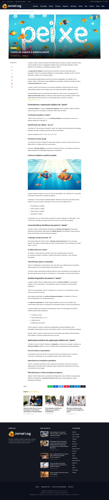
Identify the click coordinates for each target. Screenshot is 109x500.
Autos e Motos (75, 434)
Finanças (58, 6)
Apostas (35, 6)
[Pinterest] (12, 80)
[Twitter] (12, 73)
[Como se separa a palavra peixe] (54, 36)
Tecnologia (43, 6)
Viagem (74, 472)
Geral (97, 6)
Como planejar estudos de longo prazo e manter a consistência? (53, 409)
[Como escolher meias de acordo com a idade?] (44, 474)
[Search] (106, 1)
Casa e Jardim (75, 436)
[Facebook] (12, 70)
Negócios (65, 6)
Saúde (80, 6)
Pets (86, 6)
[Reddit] (12, 83)
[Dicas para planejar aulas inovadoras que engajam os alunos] (76, 401)
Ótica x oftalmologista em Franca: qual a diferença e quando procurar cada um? (59, 455)
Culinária (74, 439)
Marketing (74, 458)
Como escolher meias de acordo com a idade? (59, 473)
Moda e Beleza (76, 460)
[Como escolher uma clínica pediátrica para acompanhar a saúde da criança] (44, 465)
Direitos (91, 6)
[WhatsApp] (12, 67)
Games (51, 6)
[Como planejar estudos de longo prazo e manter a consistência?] (54, 401)
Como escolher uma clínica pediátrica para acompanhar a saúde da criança (58, 465)
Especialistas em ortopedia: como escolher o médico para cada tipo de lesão (58, 433)
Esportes (74, 446)
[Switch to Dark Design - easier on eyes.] (104, 1)
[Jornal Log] (11, 6)
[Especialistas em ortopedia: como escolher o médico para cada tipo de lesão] (44, 434)
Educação (73, 6)
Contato (29, 1)
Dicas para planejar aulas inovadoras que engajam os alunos (75, 409)
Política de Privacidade (20, 1)
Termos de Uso (9, 1)
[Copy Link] (12, 87)
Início (3, 1)
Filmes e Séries (76, 448)
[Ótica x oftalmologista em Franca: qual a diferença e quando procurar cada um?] (44, 456)
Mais (103, 6)
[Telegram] (12, 77)
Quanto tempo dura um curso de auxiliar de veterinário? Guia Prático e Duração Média (33, 409)
